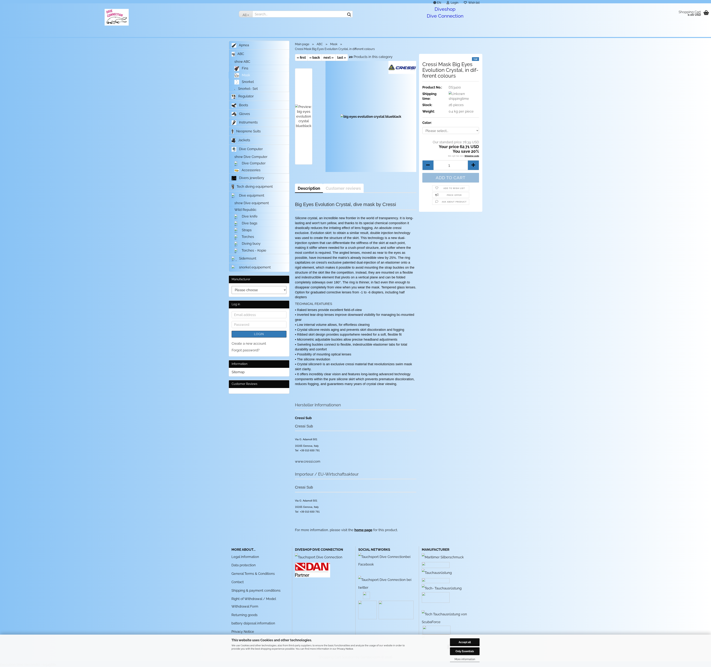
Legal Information (245, 557)
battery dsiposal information (253, 623)
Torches (247, 237)
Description (309, 188)
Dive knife (249, 216)
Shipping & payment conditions (256, 590)
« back (314, 57)
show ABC (242, 61)
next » (328, 57)
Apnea (243, 45)
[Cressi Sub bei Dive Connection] (437, 572)
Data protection (243, 565)
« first (301, 57)
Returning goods (244, 615)
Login (259, 334)
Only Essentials (464, 651)
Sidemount (247, 258)
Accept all (465, 642)
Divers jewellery (251, 178)
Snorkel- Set (247, 89)
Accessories (251, 170)
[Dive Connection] (116, 17)
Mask (245, 75)
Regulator (245, 96)
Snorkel (247, 82)
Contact (237, 582)
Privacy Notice (345, 648)
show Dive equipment (251, 203)
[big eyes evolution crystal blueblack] (371, 116)
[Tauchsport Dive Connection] (318, 557)
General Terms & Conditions (253, 574)
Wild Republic (245, 210)
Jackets (243, 140)
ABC (240, 54)
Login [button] (453, 2)
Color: (427, 123)
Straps (246, 230)
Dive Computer (250, 149)
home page (363, 530)
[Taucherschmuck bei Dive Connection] (443, 557)
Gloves (244, 114)
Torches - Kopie (253, 250)
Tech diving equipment (254, 186)
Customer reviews (343, 188)
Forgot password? (246, 350)
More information (465, 659)
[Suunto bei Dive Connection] (451, 618)
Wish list (473, 2)
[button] (437, 1)
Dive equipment (251, 195)
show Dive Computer (250, 157)
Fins (244, 68)
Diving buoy (251, 243)
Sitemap (238, 372)
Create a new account (249, 343)
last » (341, 57)
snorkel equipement (254, 267)
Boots (243, 105)
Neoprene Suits (248, 131)
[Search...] (349, 14)
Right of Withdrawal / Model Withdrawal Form (253, 602)
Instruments (248, 122)
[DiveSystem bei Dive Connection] (442, 588)
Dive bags (249, 223)
